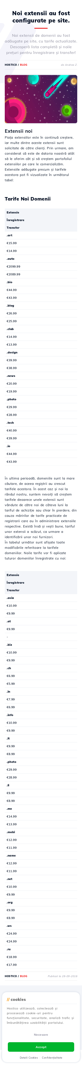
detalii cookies (29, 1057)
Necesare (41, 1034)
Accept (41, 1047)
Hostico (11, 64)
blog (23, 64)
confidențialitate (52, 1057)
